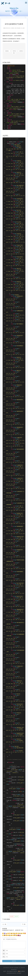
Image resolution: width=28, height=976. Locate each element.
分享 (17, 916)
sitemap (19, 973)
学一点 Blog (15, 967)
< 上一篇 (4, 924)
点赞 (12, 916)
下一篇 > (24, 924)
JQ (5, 919)
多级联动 (8, 919)
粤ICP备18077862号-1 (12, 971)
